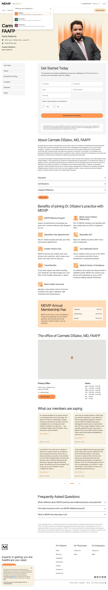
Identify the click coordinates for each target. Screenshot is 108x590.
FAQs (6, 93)
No (58, 106)
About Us (58, 554)
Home (3, 10)
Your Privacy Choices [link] (97, 583)
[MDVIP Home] (7, 4)
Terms (88, 583)
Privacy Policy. (89, 127)
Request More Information (72, 115)
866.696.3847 (87, 3)
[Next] (79, 483)
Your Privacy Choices (8, 576)
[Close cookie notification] (31, 568)
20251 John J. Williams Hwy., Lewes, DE (17, 40)
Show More (44, 434)
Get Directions (45, 397)
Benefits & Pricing (10, 76)
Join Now (7, 65)
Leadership (59, 558)
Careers (58, 565)
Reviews (7, 87)
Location (7, 82)
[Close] (50, 9)
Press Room (59, 562)
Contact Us (59, 569)
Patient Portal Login (10, 43)
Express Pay (59, 573)
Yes (47, 106)
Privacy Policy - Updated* (77, 583)
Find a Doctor (100, 10)
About (6, 71)
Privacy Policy (8, 583)
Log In (104, 3)
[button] (72, 357)
